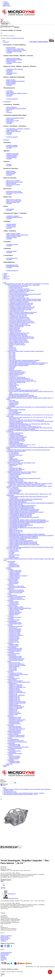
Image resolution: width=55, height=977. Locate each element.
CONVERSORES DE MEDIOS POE (18, 526)
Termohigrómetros (12, 752)
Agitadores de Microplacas (12, 154)
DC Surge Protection (14, 453)
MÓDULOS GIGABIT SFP (15, 530)
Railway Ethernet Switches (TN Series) (18, 339)
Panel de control (12, 383)
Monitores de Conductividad (15, 708)
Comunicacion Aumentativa (15, 490)
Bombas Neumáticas (11, 83)
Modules (11, 346)
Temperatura (9, 132)
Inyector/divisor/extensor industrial (17, 439)
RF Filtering (12, 552)
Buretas (9, 593)
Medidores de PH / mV (14, 699)
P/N (2, 866)
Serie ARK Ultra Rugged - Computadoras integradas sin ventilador (24, 360)
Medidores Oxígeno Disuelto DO (16, 706)
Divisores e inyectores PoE (15, 330)
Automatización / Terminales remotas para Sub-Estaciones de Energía (25, 478)
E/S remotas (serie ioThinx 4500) (16, 296)
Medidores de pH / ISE (14, 697)
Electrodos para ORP (14, 639)
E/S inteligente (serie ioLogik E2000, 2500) (19, 298)
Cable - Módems (10, 92)
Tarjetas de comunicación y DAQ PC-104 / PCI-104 (21, 379)
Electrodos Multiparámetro (15, 628)
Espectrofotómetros (12, 647)
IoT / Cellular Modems (14, 413)
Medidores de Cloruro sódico (15, 684)
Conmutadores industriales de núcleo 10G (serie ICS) (21, 308)
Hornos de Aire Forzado (14, 662)
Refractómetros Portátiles (14, 745)
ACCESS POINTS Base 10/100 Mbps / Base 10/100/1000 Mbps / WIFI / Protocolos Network (30, 427)
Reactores (10, 737)
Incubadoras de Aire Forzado (15, 673)
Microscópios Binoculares (15, 726)
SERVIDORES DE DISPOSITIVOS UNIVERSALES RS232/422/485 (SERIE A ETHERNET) (31, 535)
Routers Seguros (10, 119)
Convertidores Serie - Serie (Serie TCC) (18, 316)
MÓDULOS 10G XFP (14, 532)
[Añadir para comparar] (2, 881)
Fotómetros (10, 643)
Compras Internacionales (6, 952)
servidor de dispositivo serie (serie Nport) (18, 286)
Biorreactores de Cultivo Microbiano (14, 192)
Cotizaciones (6, 3)
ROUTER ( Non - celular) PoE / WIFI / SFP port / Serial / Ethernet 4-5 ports (26, 420)
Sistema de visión (13, 387)
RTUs (7, 111)
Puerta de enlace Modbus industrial (17, 440)
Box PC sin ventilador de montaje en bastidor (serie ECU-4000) (23, 390)
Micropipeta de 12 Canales (15, 717)
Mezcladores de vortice (14, 565)
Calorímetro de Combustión (12, 216)
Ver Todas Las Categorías (11, 98)
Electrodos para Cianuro (14, 632)
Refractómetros (11, 743)
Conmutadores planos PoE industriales (18, 436)
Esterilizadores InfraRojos (15, 651)
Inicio (4, 282)
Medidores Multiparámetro (15, 705)
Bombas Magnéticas (10, 79)
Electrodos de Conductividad (15, 626)
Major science (9, 763)
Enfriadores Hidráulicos (14, 613)
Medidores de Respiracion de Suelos (17, 702)
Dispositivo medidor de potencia (16, 481)
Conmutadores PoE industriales (16, 435)
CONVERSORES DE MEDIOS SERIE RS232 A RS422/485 (23, 538)
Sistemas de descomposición (15, 748)
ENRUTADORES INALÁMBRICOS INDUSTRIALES (22, 505)
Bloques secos (11, 588)
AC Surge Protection (14, 452)
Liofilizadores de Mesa (14, 678)
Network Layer (12, 348)
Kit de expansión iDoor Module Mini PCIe (19, 365)
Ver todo (8, 52)
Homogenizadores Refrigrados (16, 660)
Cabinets (11, 457)
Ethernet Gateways (13, 375)
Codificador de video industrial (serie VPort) (19, 333)
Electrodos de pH (13, 627)
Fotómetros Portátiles (14, 645)
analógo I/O (12, 368)
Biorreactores (11, 584)
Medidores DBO (13, 683)
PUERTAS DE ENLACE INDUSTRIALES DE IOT (21, 506)
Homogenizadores (13, 564)
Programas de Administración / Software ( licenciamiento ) (22, 429)
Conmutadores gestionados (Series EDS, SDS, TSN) (21, 303)
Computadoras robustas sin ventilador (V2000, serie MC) (22, 322)
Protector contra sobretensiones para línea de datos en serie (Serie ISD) (25, 294)
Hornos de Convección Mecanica (16, 664)
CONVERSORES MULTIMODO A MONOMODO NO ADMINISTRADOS (27, 522)
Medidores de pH (13, 693)
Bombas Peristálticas (11, 82)
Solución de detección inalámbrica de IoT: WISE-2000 (21, 395)
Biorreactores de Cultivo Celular (13, 191)
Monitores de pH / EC (14, 712)
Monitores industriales (14, 385)
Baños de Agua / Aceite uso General (14, 182)
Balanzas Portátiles (10, 173)
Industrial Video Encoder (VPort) (16, 343)
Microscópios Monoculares (15, 727)
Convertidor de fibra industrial (16, 433)
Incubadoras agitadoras (14, 566)
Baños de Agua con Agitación (13, 180)
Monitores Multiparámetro (15, 732)
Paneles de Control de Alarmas (13, 58)
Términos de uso (4, 939)
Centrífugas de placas (11, 226)
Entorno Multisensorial (14, 492)
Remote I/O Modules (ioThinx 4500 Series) (19, 342)
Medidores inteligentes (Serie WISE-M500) (19, 394)
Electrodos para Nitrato (14, 638)
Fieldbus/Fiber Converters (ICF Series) (18, 314)
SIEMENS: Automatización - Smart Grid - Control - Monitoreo (22, 471)
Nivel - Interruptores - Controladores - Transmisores (18, 128)
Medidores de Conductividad (15, 686)
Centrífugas (10, 600)
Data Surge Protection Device (16, 455)
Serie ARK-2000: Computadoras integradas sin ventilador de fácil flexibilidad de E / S (28, 362)
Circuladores (10, 616)
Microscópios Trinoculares (15, 730)
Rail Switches (12, 400)
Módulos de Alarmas (11, 60)
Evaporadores (11, 652)
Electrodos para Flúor (14, 636)
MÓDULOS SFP (13, 529)
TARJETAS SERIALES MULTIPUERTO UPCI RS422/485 (23, 543)
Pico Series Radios (13, 410)
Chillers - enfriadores (12, 605)
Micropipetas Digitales (14, 722)
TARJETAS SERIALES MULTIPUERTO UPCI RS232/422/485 (24, 509)
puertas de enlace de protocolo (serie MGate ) (19, 288)
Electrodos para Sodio (14, 641)
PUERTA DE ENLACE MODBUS (17, 539)
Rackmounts (12, 456)
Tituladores (10, 754)
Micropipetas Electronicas (15, 723)
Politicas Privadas (5, 937)
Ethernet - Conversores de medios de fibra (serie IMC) (21, 313)
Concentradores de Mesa (11, 258)
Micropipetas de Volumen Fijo (16, 721)
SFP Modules (12, 405)
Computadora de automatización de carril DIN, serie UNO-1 (23, 381)
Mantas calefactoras (12, 679)
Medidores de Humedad (14, 689)
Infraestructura (12, 366)
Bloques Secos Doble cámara (13, 202)
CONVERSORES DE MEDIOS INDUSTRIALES (21, 525)
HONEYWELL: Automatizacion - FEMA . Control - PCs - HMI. (22, 482)
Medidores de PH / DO (14, 696)
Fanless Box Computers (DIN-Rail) (17, 344)
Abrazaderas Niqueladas (11, 146)
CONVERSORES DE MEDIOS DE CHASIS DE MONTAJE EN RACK (26, 527)
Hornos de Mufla (13, 669)
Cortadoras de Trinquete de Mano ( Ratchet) (16, 50)
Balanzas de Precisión (11, 172)
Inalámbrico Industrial (14, 442)
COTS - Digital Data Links (15, 412)
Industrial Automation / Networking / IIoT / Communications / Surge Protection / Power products (27, 283)
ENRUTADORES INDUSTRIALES (17, 501)
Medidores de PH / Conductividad (17, 695)
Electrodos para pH (13, 640)
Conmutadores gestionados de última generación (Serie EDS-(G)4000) (25, 299)
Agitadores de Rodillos (11, 156)
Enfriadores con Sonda (11, 237)
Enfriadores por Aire (13, 614)
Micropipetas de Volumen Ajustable (17, 719)
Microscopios (11, 725)
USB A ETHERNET (14, 545)
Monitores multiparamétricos (14, 731)
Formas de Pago (4, 955)
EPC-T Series (12, 355)
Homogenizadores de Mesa (15, 657)
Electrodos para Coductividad (16, 635)
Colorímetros (11, 618)
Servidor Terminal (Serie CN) (16, 287)
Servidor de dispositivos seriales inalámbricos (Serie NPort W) (23, 312)
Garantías (3, 956)
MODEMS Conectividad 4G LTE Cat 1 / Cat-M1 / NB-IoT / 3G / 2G (25, 426)
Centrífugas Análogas (11, 224)
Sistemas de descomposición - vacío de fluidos (18, 747)
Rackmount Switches (14, 403)
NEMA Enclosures (13, 458)
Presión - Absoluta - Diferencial (13, 131)
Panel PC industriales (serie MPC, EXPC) (18, 324)
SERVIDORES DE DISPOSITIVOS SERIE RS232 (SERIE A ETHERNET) (27, 534)
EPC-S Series (12, 352)
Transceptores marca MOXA (15, 464)
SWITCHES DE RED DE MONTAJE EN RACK (20, 500)
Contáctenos (6, 4)
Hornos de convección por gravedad (17, 665)
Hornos (9, 661)
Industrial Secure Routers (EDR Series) (18, 334)
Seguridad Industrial (10, 47)
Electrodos (10, 625)
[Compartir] (3, 884)
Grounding (11, 553)
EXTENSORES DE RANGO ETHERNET (19, 523)
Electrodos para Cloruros (14, 634)
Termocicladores (11, 749)
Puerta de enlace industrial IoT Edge (17, 382)
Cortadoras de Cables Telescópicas (14, 51)
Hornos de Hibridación (14, 666)
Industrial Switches (13, 404)
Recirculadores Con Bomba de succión (18, 741)
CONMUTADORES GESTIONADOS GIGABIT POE (22, 513)
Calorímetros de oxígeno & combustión (16, 596)
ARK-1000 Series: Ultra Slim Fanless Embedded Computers (23, 361)
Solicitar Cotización (6, 879)
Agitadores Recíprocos (14, 578)
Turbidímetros (11, 760)
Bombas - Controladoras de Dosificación (15, 81)
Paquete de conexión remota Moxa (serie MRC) (20, 325)
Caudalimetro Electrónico (12, 130)
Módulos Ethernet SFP (14, 329)
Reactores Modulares (14, 739)
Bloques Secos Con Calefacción (13, 199)
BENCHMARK (11, 561)
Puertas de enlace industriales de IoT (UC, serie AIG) (21, 321)
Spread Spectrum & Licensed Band (17, 409)
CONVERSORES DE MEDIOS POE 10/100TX (20, 514)
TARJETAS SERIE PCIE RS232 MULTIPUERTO (21, 540)
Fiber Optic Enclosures (14, 555)
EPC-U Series (12, 359)
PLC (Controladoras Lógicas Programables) (16, 108)
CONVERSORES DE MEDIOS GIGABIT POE (20, 516)
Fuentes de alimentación (14, 327)
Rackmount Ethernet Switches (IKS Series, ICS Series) (21, 338)
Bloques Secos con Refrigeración (13, 201)
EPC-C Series (12, 353)
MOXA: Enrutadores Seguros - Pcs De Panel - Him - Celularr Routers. (24, 285)
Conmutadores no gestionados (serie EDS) (18, 301)
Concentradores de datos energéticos (17, 372)
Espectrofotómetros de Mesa (15, 648)
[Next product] (1, 796)
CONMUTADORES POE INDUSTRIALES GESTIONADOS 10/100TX (26, 512)
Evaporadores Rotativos (14, 653)
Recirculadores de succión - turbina (16, 740)
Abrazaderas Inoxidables (11, 145)
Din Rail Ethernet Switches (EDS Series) (18, 335)
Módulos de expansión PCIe (15, 370)
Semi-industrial (12, 386)
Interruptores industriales (14, 434)
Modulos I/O (9, 109)
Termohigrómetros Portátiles (15, 753)
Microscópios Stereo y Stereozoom (17, 728)
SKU (2, 867)
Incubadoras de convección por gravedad (18, 674)
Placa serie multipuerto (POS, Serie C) (17, 292)
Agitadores (10, 569)
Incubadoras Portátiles (14, 675)
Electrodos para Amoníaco (15, 630)
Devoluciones (4, 959)
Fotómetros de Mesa (13, 644)
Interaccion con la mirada (15, 491)
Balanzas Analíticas (10, 171)
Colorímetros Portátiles (11, 251)
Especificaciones (12, 893)
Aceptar (2, 974)
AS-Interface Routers (14, 475)
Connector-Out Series (14, 551)
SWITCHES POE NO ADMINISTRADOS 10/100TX (21, 508)
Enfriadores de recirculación (15, 612)
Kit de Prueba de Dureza (14, 756)
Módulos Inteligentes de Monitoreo (14, 59)
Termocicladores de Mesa (15, 750)
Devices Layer (12, 347)
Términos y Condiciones (6, 935)
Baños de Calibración (11, 183)
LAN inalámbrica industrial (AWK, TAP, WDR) (20, 309)
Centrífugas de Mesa (11, 225)
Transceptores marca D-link (15, 470)
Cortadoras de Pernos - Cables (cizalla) (15, 48)
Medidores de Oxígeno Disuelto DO (17, 692)
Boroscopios (9, 71)
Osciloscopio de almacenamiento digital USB (19, 378)
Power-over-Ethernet (14, 401)
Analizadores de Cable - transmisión (14, 69)
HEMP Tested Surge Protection (16, 460)
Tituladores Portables (14, 758)
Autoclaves (8, 164)
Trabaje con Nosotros (5, 938)
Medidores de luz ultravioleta (15, 691)
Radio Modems (9, 121)
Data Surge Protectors (14, 557)
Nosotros (5, 1)
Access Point (9, 90)
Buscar (17, 27)
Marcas (5, 766)
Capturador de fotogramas (15, 388)
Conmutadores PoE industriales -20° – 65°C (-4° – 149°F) (22, 444)
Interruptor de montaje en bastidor (16, 438)
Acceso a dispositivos (14, 488)
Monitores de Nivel (13, 709)
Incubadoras (10, 671)
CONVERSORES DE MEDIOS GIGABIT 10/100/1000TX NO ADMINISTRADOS (29, 521)
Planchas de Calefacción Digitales (16, 736)
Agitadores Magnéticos (11, 157)
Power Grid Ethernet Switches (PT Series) (18, 340)
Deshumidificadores (12, 621)
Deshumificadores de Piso (12, 265)
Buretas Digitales (10, 209)
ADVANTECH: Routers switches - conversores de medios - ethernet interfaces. (26, 351)
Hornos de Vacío (13, 670)
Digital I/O (11, 369)
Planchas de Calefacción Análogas (17, 735)
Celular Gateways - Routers (12, 120)
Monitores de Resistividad (15, 713)
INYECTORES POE (14, 518)
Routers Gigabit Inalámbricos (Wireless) (15, 118)
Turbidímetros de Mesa (14, 761)
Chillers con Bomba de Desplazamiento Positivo (17, 234)
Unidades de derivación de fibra (16, 326)
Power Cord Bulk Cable (14, 461)
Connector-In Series (13, 549)
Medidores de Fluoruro (14, 688)
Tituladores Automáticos (14, 757)
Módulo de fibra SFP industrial (16, 443)
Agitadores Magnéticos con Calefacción (18, 575)
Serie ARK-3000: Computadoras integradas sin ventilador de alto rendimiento (26, 364)
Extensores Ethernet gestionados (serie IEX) (19, 317)
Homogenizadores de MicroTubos (17, 658)
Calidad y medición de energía (16, 479)
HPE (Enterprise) (13, 465)
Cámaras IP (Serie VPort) (15, 331)
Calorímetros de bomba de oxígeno (14, 217)
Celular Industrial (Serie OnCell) (16, 311)
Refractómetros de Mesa (14, 744)
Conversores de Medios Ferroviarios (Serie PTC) (20, 320)
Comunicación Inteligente (15, 474)
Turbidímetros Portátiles (14, 762)
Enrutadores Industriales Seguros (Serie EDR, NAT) (21, 304)
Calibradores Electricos (11, 73)
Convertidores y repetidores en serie (17, 377)
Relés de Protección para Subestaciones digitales (20, 473)
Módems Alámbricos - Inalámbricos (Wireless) (16, 93)
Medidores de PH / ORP (14, 700)
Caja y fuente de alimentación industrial (18, 446)
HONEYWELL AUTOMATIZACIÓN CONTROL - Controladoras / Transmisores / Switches (30, 483)
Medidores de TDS (13, 704)
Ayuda (2, 960)
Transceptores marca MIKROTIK (16, 469)
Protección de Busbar (14, 477)
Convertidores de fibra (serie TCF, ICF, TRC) (19, 318)
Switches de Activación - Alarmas (14, 62)
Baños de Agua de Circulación (13, 184)
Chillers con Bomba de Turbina (13, 236)
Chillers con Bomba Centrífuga (13, 233)
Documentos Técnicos (13, 898)
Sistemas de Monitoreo (11, 107)
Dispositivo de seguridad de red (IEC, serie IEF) (20, 305)
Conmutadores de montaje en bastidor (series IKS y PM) (22, 307)
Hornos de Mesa (13, 667)
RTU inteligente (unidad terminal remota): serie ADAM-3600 (23, 396)
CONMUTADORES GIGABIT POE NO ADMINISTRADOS (23, 510)
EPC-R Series (12, 357)
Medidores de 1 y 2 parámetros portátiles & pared (19, 682)
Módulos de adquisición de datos (16, 373)
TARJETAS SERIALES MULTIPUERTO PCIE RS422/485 (23, 542)
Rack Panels (12, 556)
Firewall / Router (13, 349)
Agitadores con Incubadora (12, 153)
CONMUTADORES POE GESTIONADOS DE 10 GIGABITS (24, 517)
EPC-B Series (12, 356)
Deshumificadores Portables (12, 266)
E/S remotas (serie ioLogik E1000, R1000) (19, 295)
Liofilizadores (11, 677)
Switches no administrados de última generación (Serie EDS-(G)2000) (25, 300)
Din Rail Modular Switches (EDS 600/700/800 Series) (21, 336)
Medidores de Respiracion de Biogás (17, 701)
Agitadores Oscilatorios (14, 577)
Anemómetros (9, 70)
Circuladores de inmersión (12, 244)
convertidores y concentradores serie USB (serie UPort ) (22, 290)
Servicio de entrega (5, 953)
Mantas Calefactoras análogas (16, 680)
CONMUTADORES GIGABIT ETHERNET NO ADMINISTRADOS (25, 499)
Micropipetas (11, 715)
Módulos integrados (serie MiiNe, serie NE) (19, 291)
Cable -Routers (9, 94)
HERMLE (8, 567)
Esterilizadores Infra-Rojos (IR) (15, 649)
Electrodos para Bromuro (15, 631)
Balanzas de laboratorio (13, 579)
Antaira (11, 466)
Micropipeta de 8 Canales (15, 718)
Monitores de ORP (13, 714)
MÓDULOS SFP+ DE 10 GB (16, 531)
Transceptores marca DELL (15, 468)
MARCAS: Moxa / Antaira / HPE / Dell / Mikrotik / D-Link (21, 462)
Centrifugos (11, 562)
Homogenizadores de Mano (15, 656)
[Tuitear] (4, 885)
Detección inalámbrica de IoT (16, 374)
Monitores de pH (13, 710)
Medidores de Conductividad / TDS (17, 687)
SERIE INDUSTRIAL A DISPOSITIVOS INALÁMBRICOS (23, 536)
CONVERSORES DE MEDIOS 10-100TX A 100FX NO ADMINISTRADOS (27, 519)
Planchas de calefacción (13, 734)
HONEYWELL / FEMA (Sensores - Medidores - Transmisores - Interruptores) (27, 484)
